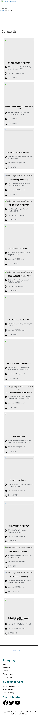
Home (2, 10)
